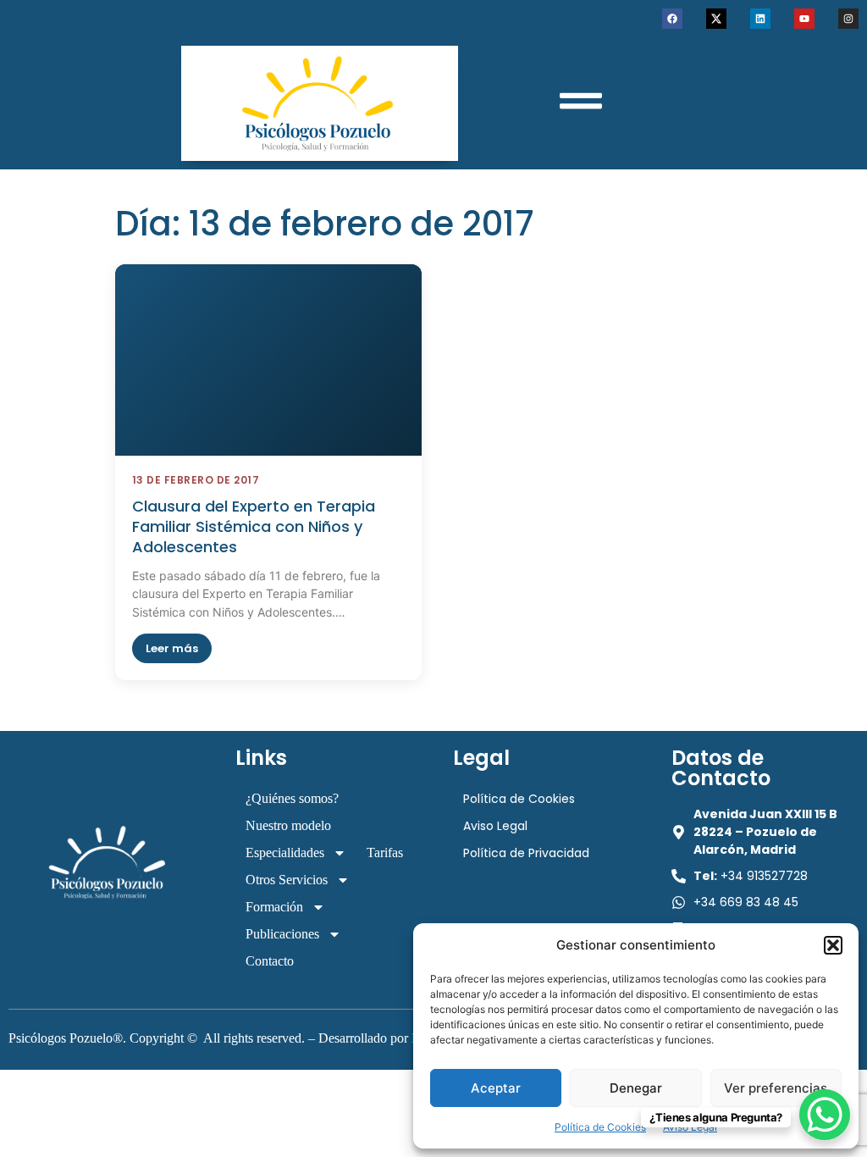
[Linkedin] (760, 18)
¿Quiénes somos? (292, 798)
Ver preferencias (775, 1088)
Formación (274, 907)
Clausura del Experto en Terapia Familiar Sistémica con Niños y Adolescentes (253, 526)
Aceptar (496, 1088)
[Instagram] (848, 18)
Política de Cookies (600, 1127)
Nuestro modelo (288, 825)
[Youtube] (804, 18)
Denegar (636, 1088)
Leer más (172, 648)
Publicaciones (282, 934)
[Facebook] (672, 18)
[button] (833, 945)
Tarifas (385, 852)
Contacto (270, 961)
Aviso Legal (495, 825)
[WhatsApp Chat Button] (824, 1114)
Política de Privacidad (526, 852)
